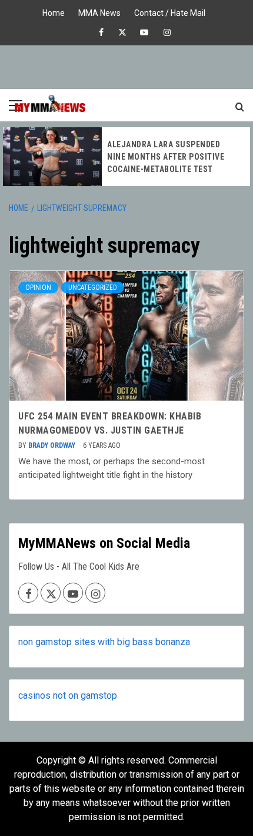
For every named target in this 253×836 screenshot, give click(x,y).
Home (53, 11)
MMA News (99, 11)
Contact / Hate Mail (169, 11)
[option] (126, 156)
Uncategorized (92, 287)
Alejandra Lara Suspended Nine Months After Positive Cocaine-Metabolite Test (165, 157)
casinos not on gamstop (67, 695)
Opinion (38, 287)
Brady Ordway (52, 445)
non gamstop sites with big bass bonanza (104, 641)
